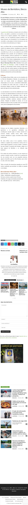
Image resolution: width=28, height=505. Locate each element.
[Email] (19, 244)
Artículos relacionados (10, 280)
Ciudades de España (9, 501)
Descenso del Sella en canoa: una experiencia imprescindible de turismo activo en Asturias (18, 444)
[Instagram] (14, 276)
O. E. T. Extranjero (5, 497)
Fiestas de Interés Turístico (10, 499)
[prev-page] (13, 298)
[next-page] (15, 298)
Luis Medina (4, 14)
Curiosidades (8, 240)
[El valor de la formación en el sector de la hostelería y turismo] (6, 414)
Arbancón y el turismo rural (23, 251)
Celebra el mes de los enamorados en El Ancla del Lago (19, 402)
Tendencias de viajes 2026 (19, 421)
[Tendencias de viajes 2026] (6, 424)
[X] (5, 244)
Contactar (18, 489)
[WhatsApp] (12, 244)
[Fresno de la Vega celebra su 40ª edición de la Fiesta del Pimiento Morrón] (5, 285)
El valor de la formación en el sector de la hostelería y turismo (19, 412)
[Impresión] (22, 244)
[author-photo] (14, 259)
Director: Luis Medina (10, 489)
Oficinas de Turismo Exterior (16, 497)
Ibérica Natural (20, 499)
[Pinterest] (9, 244)
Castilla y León (21, 5)
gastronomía (5, 32)
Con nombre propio (19, 501)
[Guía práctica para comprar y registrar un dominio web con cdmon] (6, 434)
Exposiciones (15, 240)
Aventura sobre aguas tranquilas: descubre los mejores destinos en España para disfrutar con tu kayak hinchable (23, 292)
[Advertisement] (14, 228)
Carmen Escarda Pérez (17, 422)
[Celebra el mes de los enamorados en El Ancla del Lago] (6, 404)
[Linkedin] (15, 244)
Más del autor (20, 280)
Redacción (14, 397)
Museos (24, 497)
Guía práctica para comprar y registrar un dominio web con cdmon (19, 432)
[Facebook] (2, 244)
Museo (21, 55)
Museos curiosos (5, 250)
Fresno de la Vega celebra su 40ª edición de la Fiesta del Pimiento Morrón (5, 291)
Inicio (2, 5)
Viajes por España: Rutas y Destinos (10, 5)
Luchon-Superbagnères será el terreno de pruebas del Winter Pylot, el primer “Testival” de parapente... (19, 393)
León (21, 173)
